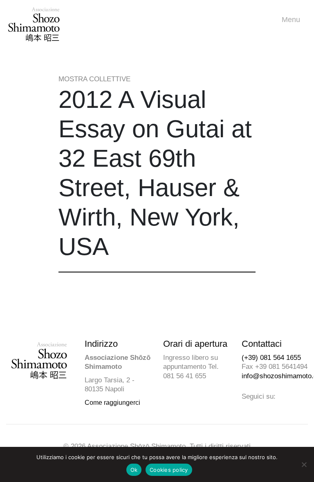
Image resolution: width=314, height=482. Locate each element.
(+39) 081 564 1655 (271, 358)
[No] (304, 464)
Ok (134, 469)
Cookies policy (169, 469)
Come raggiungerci (112, 402)
